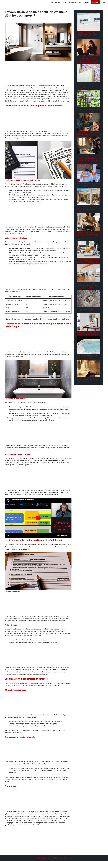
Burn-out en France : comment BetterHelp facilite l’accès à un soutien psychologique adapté (87, 60)
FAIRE (69, 823)
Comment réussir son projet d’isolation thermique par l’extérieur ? (86, 86)
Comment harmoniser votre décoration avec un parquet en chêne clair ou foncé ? (87, 286)
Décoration (79, 2)
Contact (39, 858)
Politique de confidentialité (59, 858)
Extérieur (87, 2)
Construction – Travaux (66, 2)
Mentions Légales (46, 858)
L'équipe (69, 858)
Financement (95, 2)
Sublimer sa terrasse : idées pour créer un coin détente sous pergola (88, 209)
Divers (103, 2)
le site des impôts (57, 448)
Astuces (54, 2)
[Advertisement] (38, 74)
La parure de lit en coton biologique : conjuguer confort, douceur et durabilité (87, 35)
